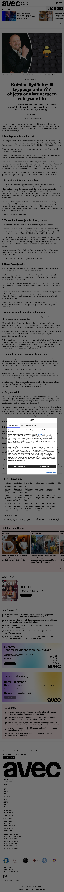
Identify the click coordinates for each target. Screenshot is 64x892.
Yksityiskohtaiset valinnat (28, 425)
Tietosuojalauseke (51, 472)
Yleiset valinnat (13, 425)
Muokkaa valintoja (20, 467)
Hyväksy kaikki (44, 467)
